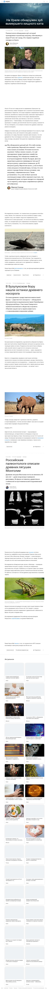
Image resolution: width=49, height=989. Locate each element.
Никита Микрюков (14, 43)
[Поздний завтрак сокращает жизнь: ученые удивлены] (14, 814)
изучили (31, 552)
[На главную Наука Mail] (7, 1)
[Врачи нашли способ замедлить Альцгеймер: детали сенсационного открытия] (14, 976)
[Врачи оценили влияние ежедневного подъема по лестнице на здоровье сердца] (14, 753)
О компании (6, 988)
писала (17, 643)
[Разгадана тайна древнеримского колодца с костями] (34, 874)
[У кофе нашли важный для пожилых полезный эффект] (14, 672)
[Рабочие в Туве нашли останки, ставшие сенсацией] (14, 773)
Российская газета (21, 283)
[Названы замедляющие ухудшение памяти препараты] (14, 915)
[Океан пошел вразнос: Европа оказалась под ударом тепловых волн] (14, 854)
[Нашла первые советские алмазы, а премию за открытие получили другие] (34, 915)
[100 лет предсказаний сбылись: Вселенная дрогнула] (14, 733)
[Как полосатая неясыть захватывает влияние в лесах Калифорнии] (34, 753)
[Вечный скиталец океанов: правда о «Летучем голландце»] (14, 955)
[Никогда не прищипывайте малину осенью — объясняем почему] (34, 976)
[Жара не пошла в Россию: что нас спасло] (34, 773)
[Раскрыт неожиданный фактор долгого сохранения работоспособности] (34, 854)
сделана (20, 77)
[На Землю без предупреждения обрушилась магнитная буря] (34, 793)
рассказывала (19, 268)
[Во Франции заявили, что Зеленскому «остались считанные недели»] (14, 834)
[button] (24, 325)
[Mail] (4, 1)
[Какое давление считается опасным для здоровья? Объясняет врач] (34, 935)
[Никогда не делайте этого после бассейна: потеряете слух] (34, 814)
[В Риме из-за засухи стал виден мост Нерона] (14, 935)
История (26, 30)
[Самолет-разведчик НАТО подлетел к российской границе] (34, 955)
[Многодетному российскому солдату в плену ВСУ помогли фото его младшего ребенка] (34, 692)
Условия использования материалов (25, 988)
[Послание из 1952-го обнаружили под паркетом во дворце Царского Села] (34, 712)
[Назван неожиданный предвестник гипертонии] (34, 895)
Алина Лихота (13, 486)
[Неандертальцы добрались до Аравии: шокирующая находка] (14, 895)
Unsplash (35, 252)
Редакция (15, 988)
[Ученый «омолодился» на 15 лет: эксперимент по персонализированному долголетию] (14, 874)
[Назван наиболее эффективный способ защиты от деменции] (34, 733)
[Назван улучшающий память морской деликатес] (14, 692)
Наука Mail (21, 30)
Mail (2, 988)
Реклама (11, 988)
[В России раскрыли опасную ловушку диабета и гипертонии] (34, 834)
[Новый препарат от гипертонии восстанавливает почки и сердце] (14, 793)
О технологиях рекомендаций (38, 988)
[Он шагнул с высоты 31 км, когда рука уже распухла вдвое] (34, 672)
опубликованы (16, 618)
